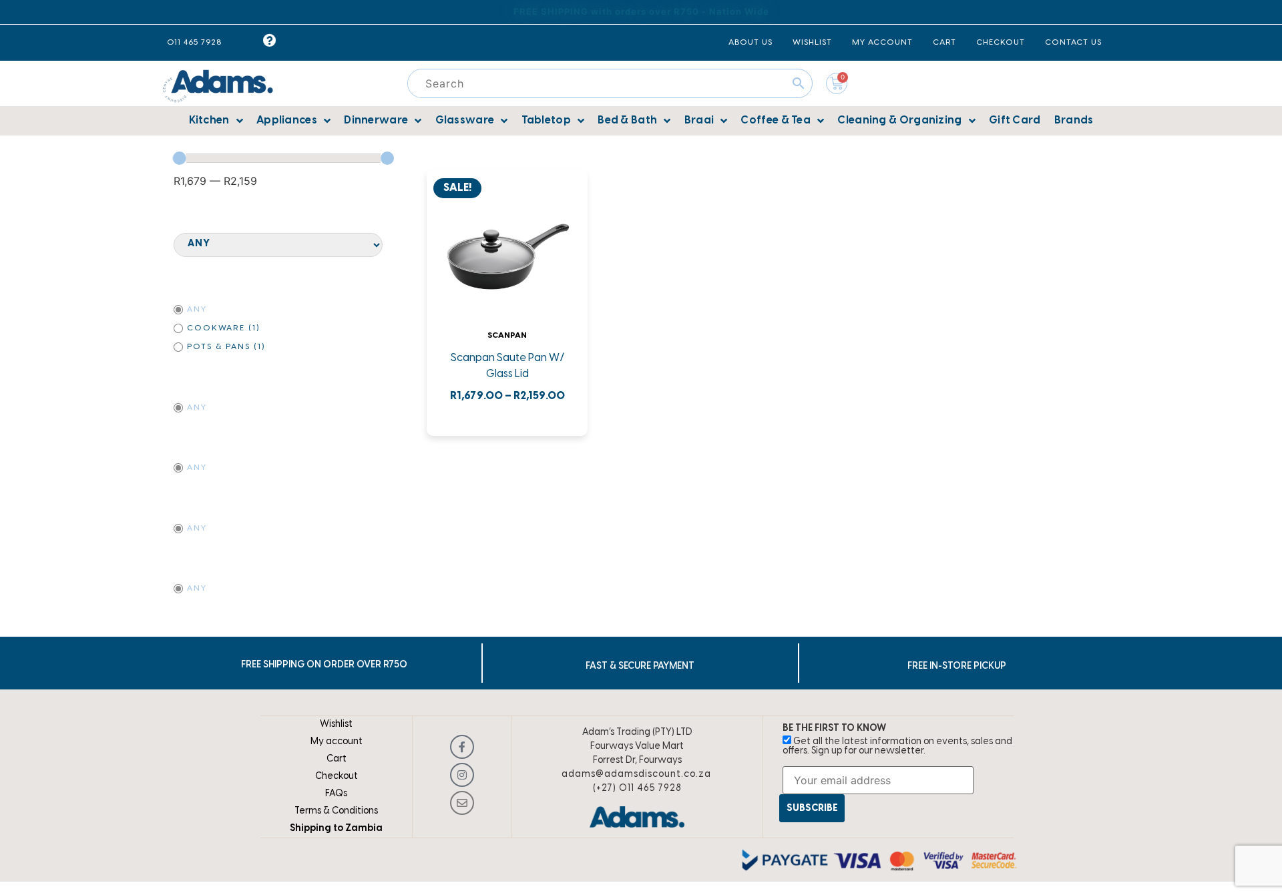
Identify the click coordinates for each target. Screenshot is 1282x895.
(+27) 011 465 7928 (637, 789)
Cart (337, 759)
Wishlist (336, 724)
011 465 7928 (194, 42)
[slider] (179, 158)
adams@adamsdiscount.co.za (636, 775)
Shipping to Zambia (336, 829)
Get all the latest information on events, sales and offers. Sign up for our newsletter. (897, 746)
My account (336, 742)
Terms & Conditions (336, 811)
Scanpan (507, 335)
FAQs (336, 794)
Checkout (336, 777)
